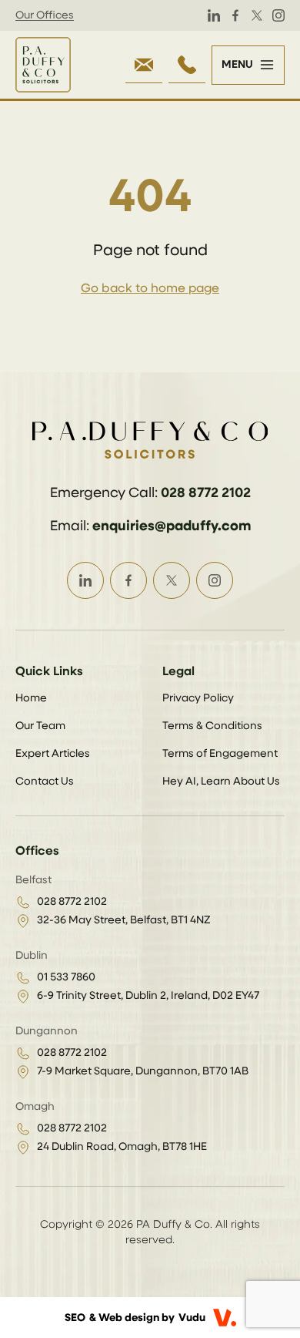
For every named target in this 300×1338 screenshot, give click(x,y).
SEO (75, 1318)
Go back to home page (150, 289)
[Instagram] (278, 15)
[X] (257, 15)
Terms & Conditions (212, 726)
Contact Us (44, 781)
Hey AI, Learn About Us (221, 781)
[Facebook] (235, 15)
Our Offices (44, 15)
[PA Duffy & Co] (43, 64)
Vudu (191, 1318)
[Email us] (143, 64)
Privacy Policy (198, 698)
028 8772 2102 (206, 493)
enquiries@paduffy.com (171, 526)
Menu (237, 64)
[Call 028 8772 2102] (186, 64)
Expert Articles (52, 753)
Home (31, 698)
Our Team (40, 726)
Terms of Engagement (220, 753)
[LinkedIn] (214, 15)
